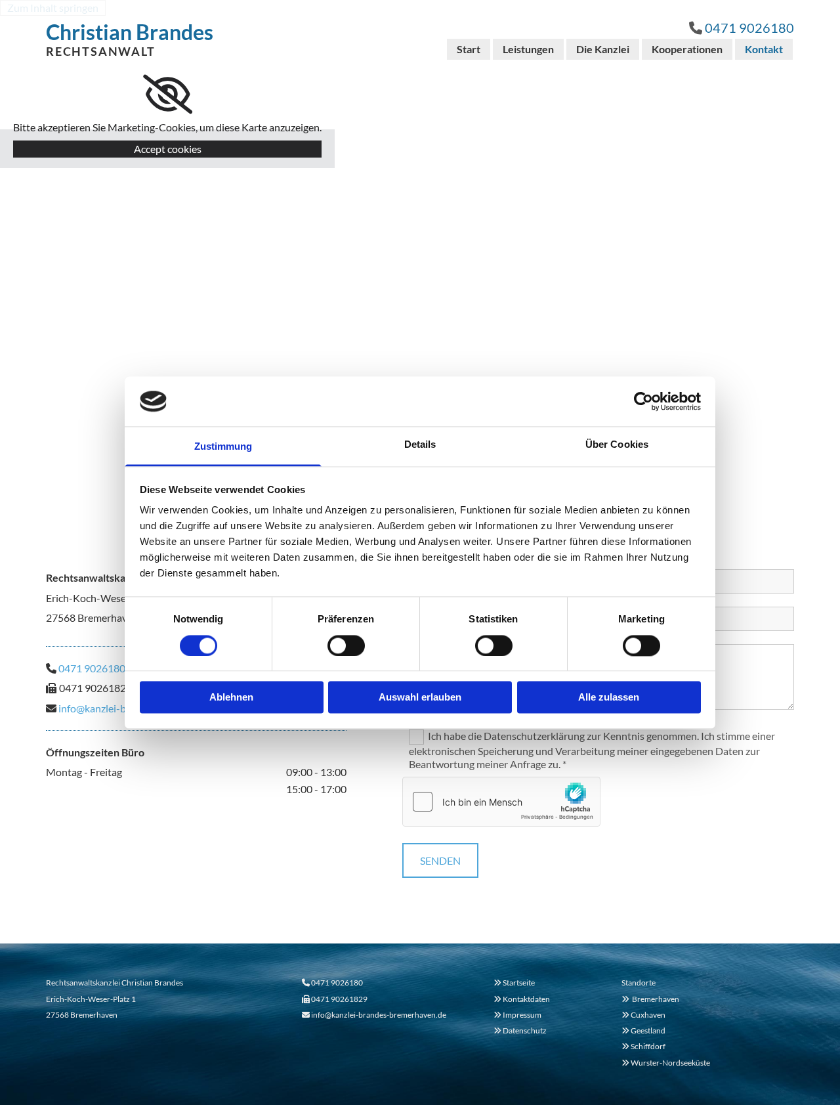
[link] (167, 94)
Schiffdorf (643, 1046)
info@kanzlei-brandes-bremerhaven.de (378, 1015)
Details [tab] (420, 444)
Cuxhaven (643, 1015)
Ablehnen (231, 697)
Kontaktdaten (526, 999)
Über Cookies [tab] (616, 444)
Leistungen (528, 49)
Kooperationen (687, 49)
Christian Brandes (129, 32)
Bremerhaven (650, 999)
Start (468, 49)
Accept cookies (167, 148)
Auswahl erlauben (420, 697)
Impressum (522, 1015)
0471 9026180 (749, 27)
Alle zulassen (608, 697)
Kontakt (764, 49)
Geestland (643, 1030)
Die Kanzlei (602, 49)
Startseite (519, 982)
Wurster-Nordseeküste (665, 1063)
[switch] (346, 645)
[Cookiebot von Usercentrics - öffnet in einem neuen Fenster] (643, 401)
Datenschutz (525, 1030)
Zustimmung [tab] (223, 446)
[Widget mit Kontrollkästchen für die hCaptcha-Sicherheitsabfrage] (501, 802)
